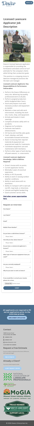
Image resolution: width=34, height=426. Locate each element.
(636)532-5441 (8, 340)
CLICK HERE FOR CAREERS (9, 344)
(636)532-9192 (8, 337)
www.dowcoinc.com (10, 342)
